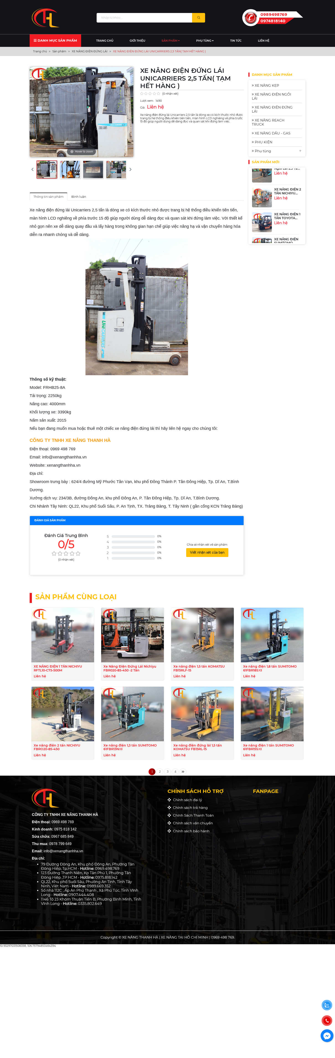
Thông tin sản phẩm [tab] (49, 196)
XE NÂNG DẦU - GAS (272, 133)
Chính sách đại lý (186, 800)
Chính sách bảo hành (190, 831)
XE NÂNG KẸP (266, 85)
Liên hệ (263, 40)
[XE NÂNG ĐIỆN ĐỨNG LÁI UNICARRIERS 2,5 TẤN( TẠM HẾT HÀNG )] (46, 169)
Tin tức (236, 40)
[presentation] (32, 169)
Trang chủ (104, 40)
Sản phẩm (170, 40)
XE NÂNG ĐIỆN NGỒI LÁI (271, 96)
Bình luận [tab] (78, 196)
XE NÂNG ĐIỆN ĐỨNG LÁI (272, 109)
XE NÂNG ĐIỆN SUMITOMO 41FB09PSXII (286, 227)
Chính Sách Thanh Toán (192, 815)
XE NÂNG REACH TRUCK (268, 122)
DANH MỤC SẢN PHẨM (57, 40)
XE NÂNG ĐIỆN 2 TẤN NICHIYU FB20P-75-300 (287, 177)
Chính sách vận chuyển (192, 823)
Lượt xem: (147, 100)
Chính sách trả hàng (189, 807)
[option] (277, 181)
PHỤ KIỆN (263, 142)
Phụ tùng (204, 40)
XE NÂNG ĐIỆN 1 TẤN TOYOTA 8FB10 (287, 202)
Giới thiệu (137, 40)
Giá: (142, 107)
